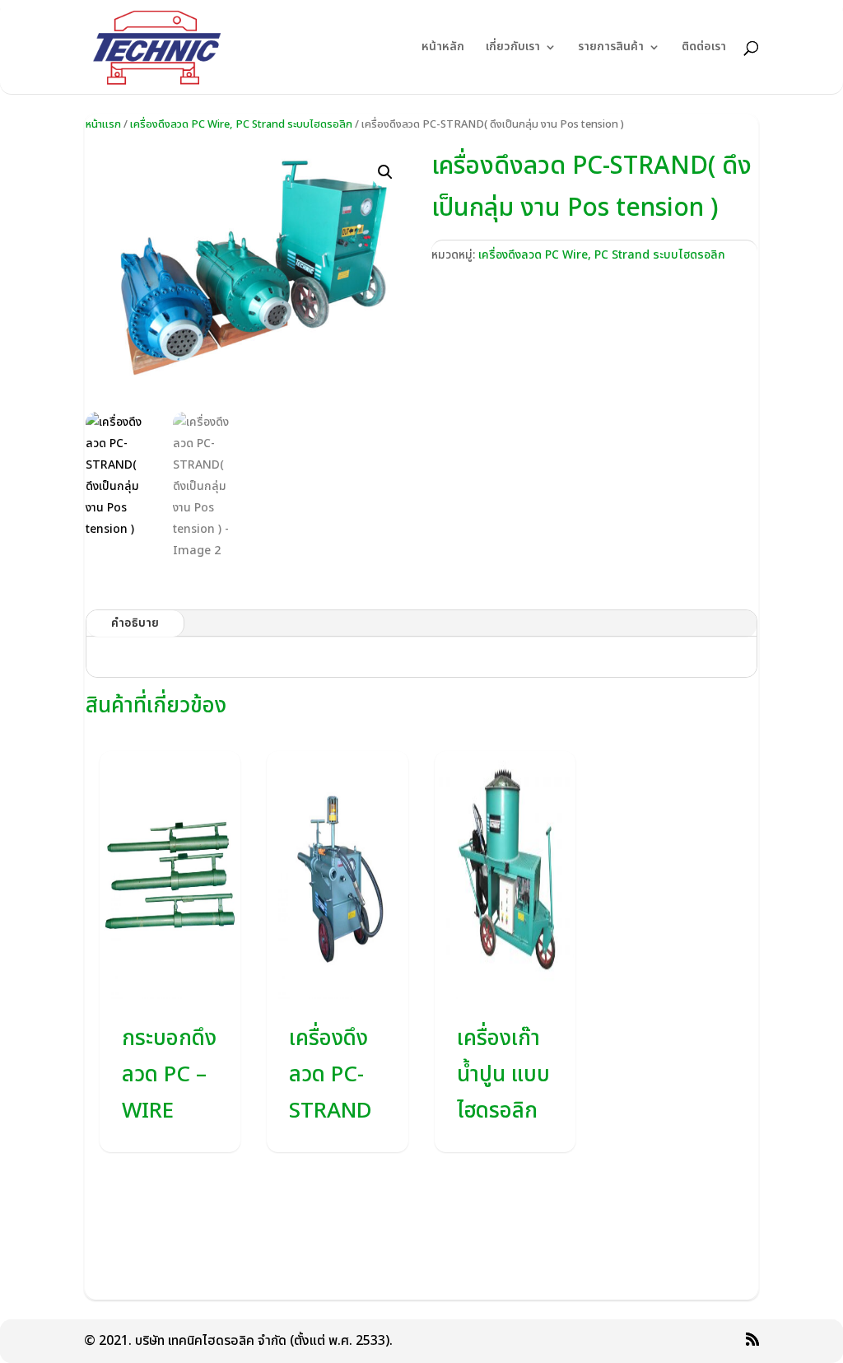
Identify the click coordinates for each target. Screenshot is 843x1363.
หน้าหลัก (443, 48)
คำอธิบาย (135, 623)
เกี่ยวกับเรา (513, 48)
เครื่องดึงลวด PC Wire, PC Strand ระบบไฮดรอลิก (241, 124)
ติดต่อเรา (704, 48)
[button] (385, 172)
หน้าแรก (103, 124)
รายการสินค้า (611, 48)
